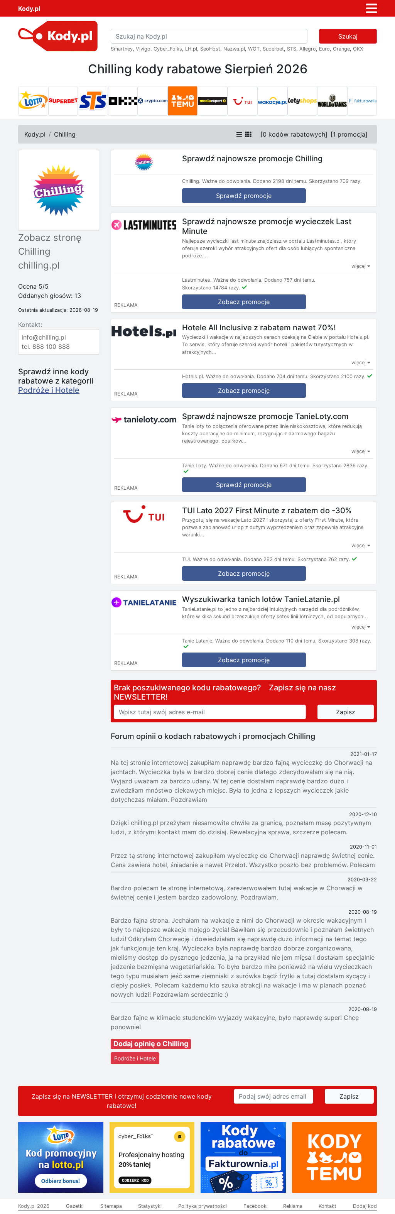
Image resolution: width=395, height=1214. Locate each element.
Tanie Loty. (195, 465)
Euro (324, 49)
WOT (254, 49)
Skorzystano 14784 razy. (211, 288)
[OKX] (123, 101)
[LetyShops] (302, 101)
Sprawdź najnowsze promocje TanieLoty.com (265, 416)
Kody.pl (29, 8)
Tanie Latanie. (198, 641)
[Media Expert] (213, 101)
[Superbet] (63, 101)
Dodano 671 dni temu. (285, 465)
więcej (359, 266)
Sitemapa (111, 1206)
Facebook (255, 1206)
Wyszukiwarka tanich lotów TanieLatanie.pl (261, 599)
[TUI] (243, 101)
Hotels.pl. (193, 376)
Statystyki (150, 1206)
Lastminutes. (197, 280)
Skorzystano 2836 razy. (340, 465)
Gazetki (75, 1206)
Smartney (122, 49)
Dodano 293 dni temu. (270, 559)
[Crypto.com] (153, 101)
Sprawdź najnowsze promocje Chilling (252, 158)
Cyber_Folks (168, 49)
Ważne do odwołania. (227, 181)
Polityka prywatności (202, 1206)
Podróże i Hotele (48, 390)
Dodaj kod (365, 1206)
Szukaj (348, 36)
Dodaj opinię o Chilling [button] (150, 1044)
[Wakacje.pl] (272, 101)
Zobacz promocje (244, 302)
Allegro (307, 49)
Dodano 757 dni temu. (290, 280)
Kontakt (327, 1206)
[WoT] (332, 101)
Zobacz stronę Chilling (49, 244)
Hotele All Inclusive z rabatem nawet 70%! (259, 327)
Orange (341, 49)
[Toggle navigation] (371, 8)
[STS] (93, 101)
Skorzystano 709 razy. (335, 181)
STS (291, 49)
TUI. (186, 559)
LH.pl (191, 49)
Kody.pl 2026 (33, 1206)
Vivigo (143, 49)
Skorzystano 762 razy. (323, 559)
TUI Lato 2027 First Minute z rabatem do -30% (267, 510)
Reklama (292, 1206)
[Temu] (183, 101)
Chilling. (191, 181)
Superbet (273, 49)
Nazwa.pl (234, 49)
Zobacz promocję (244, 390)
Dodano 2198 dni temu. (280, 181)
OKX (358, 49)
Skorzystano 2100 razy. (338, 376)
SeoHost (210, 49)
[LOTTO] (33, 101)
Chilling (65, 134)
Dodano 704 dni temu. (283, 376)
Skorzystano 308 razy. (344, 641)
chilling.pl (39, 265)
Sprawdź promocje (244, 196)
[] (293, 134)
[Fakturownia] (362, 101)
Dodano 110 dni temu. (291, 641)
